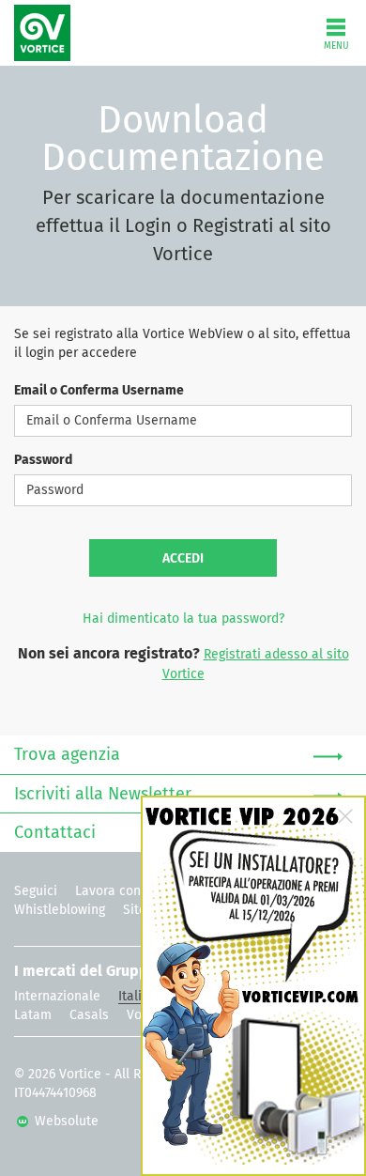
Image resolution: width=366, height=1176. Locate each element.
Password (43, 460)
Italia (133, 996)
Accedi (183, 558)
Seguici (35, 891)
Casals (89, 1015)
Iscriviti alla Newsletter (102, 794)
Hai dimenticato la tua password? (183, 619)
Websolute (65, 1121)
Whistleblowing (59, 910)
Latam (33, 1015)
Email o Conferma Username (99, 390)
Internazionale (57, 996)
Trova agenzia (67, 755)
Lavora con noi (119, 891)
